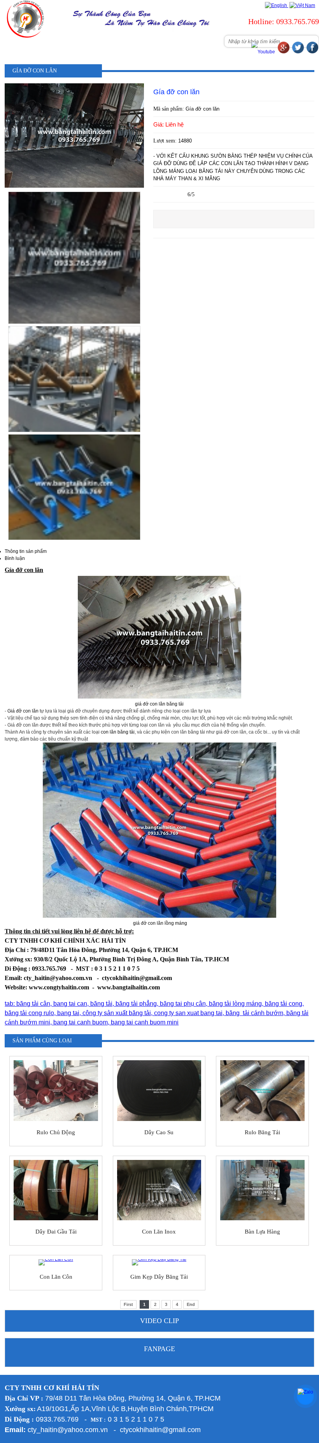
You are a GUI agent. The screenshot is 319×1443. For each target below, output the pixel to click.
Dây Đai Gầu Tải (56, 1231)
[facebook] (312, 52)
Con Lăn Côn (56, 1277)
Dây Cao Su (159, 1132)
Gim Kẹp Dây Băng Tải (159, 1277)
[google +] (283, 52)
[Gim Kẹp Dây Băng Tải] (159, 1262)
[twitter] (298, 52)
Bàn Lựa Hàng (262, 1231)
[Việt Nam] (301, 5)
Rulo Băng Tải (262, 1132)
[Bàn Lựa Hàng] (262, 1190)
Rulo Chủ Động (56, 1132)
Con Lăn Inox (159, 1231)
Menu (49, 48)
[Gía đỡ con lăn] (74, 186)
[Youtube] (263, 52)
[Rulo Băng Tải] (262, 1090)
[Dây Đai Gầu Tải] (56, 1190)
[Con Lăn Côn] (56, 1262)
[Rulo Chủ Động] (56, 1090)
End (191, 1304)
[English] (276, 5)
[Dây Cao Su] (159, 1090)
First (128, 1304)
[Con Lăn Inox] (159, 1190)
